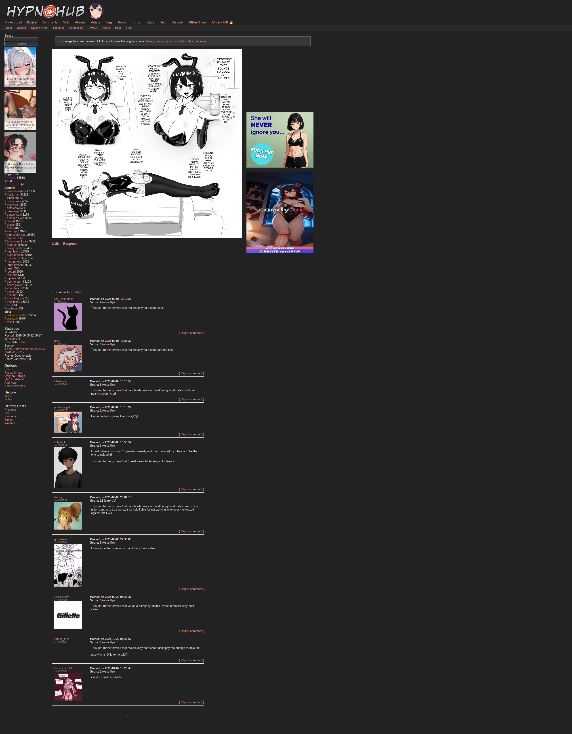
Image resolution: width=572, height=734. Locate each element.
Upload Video (39, 27)
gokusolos (60, 539)
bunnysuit (13, 204)
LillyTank (60, 442)
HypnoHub (16, 5)
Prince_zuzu (62, 639)
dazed (11, 221)
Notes (8, 399)
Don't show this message (189, 41)
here (107, 41)
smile (10, 291)
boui (57, 341)
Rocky (58, 497)
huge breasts (15, 255)
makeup (12, 275)
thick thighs (14, 298)
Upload (21, 27)
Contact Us (76, 27)
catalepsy (13, 208)
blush (10, 198)
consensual (14, 214)
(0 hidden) (77, 292)
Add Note (10, 382)
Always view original (158, 41)
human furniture (17, 258)
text (9, 322)
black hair (13, 194)
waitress (12, 308)
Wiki (66, 22)
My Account (13, 22)
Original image (14, 376)
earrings (12, 231)
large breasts (15, 265)
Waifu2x (9, 423)
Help (163, 22)
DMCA (93, 27)
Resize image (13, 372)
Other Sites (197, 22)
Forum (136, 22)
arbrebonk (13, 184)
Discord (177, 22)
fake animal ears (17, 241)
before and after (17, 315)
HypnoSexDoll (63, 668)
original (11, 177)
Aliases (80, 22)
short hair (13, 288)
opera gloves (15, 285)
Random (58, 27)
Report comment (191, 332)
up (28, 359)
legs (9, 268)
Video (8, 27)
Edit (7, 369)
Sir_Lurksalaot (63, 299)
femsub (12, 244)
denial (11, 224)
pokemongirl (62, 407)
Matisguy (60, 381)
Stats (150, 22)
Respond (70, 243)
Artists (95, 22)
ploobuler (14, 339)
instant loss (14, 261)
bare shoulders (16, 191)
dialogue (12, 318)
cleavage (13, 211)
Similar (8, 419)
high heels (13, 251)
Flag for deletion (14, 379)
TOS (129, 27)
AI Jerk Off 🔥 (222, 22)
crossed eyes (15, 218)
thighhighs (13, 301)
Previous (10, 409)
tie (8, 305)
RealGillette (61, 597)
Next (7, 413)
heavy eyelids (16, 248)
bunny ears (14, 201)
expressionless (16, 234)
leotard (11, 271)
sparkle (11, 295)
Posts (31, 22)
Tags (109, 22)
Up (112, 302)
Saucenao (10, 416)
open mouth (14, 281)
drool (10, 228)
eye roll (11, 238)
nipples (11, 278)
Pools (122, 22)
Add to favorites (14, 386)
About (106, 27)
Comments (50, 22)
